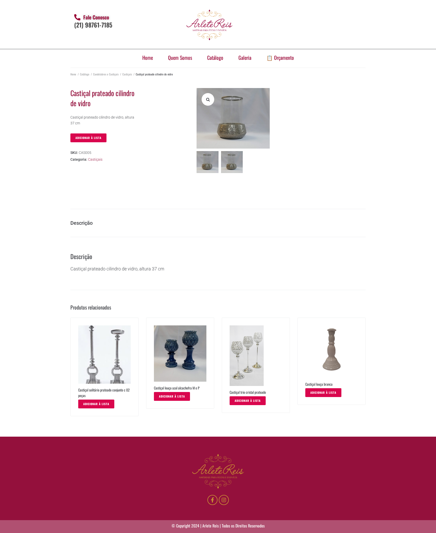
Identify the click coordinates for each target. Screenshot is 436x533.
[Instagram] (224, 500)
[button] (208, 99)
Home (147, 57)
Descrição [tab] (81, 223)
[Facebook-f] (212, 500)
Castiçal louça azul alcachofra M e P (177, 387)
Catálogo (215, 57)
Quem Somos (180, 57)
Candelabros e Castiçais (106, 74)
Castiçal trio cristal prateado (248, 392)
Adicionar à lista (88, 138)
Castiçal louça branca (319, 384)
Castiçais (127, 74)
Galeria (244, 57)
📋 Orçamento (280, 57)
